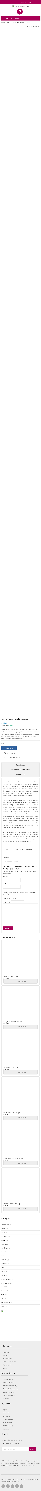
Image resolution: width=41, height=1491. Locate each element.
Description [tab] (20, 765)
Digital (3, 1232)
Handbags (4, 1248)
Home (3, 22)
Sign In (5, 1409)
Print (4, 757)
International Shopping (10, 1386)
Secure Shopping (8, 1382)
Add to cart (10, 748)
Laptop (3, 1263)
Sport (3, 1287)
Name (5, 876)
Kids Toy (4, 1260)
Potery (3, 1275)
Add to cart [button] (22, 981)
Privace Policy (7, 1358)
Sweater (3, 1291)
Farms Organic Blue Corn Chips (13, 1158)
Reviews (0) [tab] (20, 774)
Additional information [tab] (20, 770)
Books (3, 1228)
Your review (7, 902)
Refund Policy (7, 1422)
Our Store (6, 1355)
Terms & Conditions (9, 1362)
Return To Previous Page (33, 26)
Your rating (7, 898)
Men (2, 1267)
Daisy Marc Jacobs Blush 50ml (12, 1022)
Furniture (4, 1244)
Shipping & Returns (9, 1379)
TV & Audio (4, 1298)
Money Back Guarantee (10, 1389)
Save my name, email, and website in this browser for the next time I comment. (19, 894)
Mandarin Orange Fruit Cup (11, 1204)
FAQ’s (5, 1368)
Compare (23, 2)
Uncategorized (5, 1302)
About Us (6, 1352)
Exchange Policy (8, 1426)
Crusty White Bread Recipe (11, 1113)
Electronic (4, 1236)
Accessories (5, 1225)
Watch (3, 1306)
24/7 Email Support (9, 1395)
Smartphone (5, 1283)
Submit (32, 1449)
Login (30, 2)
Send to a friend (15, 757)
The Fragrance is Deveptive (11, 1067)
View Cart (6, 1413)
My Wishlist (6, 1416)
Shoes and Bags (6, 1279)
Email (5, 883)
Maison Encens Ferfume (10, 976)
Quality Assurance (8, 1392)
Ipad (2, 1252)
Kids (2, 1256)
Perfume (4, 1271)
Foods (9, 22)
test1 (3, 1295)
